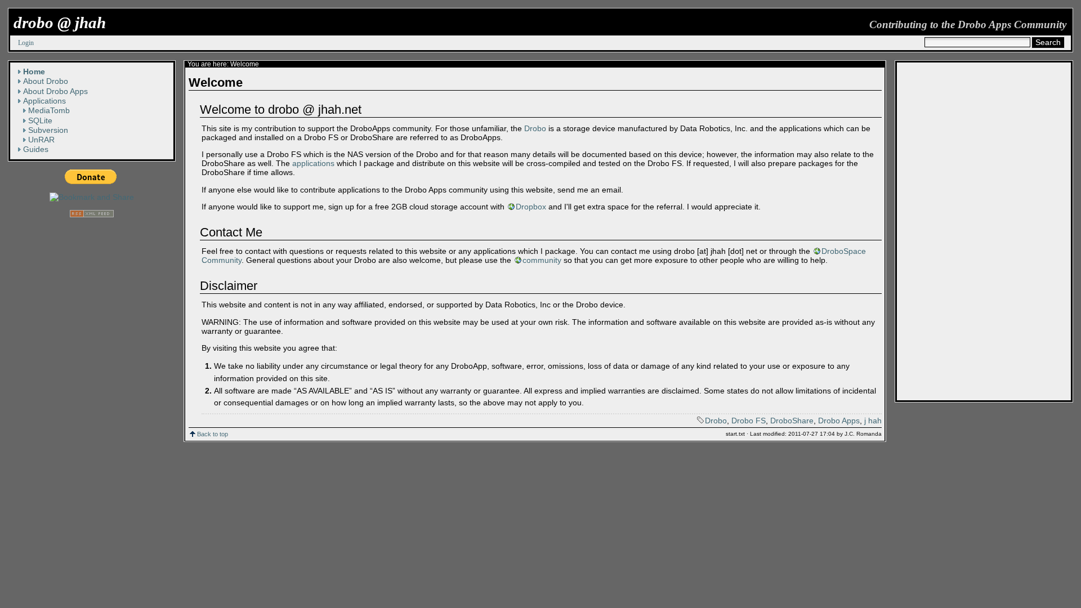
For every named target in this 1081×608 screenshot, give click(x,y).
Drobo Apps (839, 421)
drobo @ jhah (60, 23)
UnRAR (41, 139)
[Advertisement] (942, 231)
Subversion (48, 130)
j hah (873, 421)
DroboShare (792, 421)
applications (313, 163)
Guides (35, 149)
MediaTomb (49, 110)
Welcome (244, 64)
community (541, 260)
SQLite (40, 120)
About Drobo (45, 81)
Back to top (212, 434)
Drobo (535, 128)
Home (34, 71)
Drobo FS (748, 421)
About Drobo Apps (55, 91)
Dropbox (531, 206)
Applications (44, 100)
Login (26, 43)
